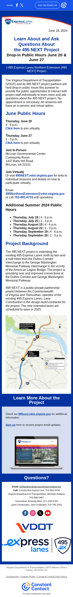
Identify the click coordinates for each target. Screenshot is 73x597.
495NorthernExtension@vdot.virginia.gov (35, 193)
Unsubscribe (12, 576)
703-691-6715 (23, 197)
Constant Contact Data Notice (52, 576)
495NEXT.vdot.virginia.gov (34, 175)
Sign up (11, 424)
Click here (13, 128)
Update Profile (28, 576)
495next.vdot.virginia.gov (34, 413)
